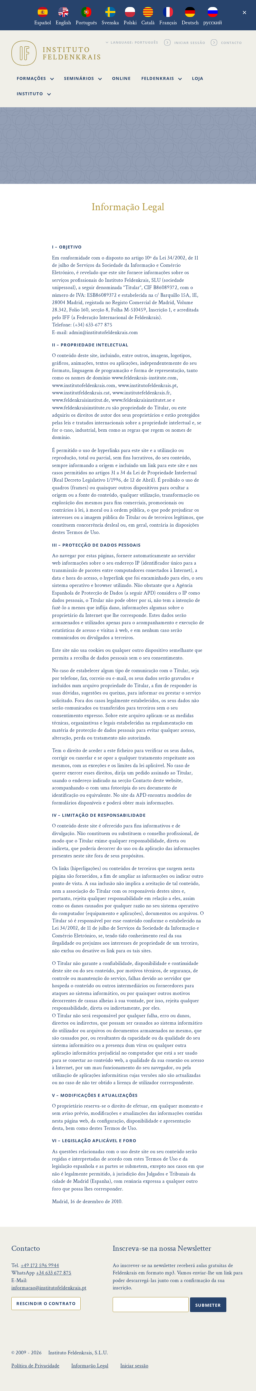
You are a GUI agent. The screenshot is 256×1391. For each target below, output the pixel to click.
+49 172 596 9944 (40, 1265)
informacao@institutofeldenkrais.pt (48, 1287)
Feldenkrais (158, 78)
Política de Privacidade (35, 1365)
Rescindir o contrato (46, 1303)
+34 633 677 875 (53, 1272)
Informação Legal (89, 1365)
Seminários (79, 78)
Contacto (231, 42)
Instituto (30, 94)
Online (121, 78)
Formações (32, 78)
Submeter (208, 1305)
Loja (197, 78)
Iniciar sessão (190, 42)
